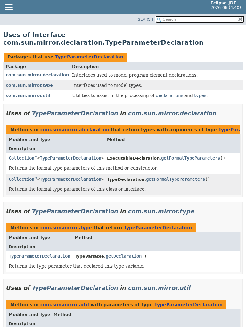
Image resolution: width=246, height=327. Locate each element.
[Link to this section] (221, 113)
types (200, 95)
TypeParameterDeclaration (89, 56)
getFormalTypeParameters (190, 158)
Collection (21, 158)
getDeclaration (124, 256)
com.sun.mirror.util (28, 95)
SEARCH (145, 19)
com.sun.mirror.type (29, 85)
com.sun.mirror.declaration (37, 74)
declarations (169, 95)
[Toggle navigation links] (8, 7)
